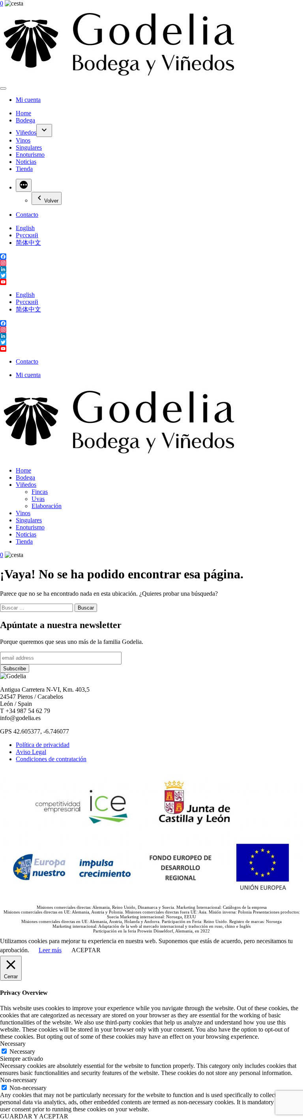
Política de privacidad (42, 744)
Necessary (22, 1051)
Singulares (29, 147)
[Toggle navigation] (3, 88)
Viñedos (26, 132)
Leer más (50, 950)
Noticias (26, 161)
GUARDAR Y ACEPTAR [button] (34, 1116)
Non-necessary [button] (18, 1080)
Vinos (23, 140)
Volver (51, 201)
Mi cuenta (28, 99)
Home (23, 113)
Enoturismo (30, 154)
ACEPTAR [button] (86, 950)
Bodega (25, 120)
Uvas (38, 498)
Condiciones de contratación (51, 759)
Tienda (24, 168)
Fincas (40, 491)
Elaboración (47, 506)
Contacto (27, 214)
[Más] (24, 185)
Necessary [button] (13, 1043)
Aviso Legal (31, 752)
